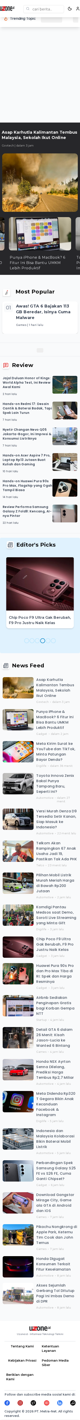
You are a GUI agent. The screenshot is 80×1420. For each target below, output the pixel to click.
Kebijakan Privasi (22, 1360)
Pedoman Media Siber (55, 1363)
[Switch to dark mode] (70, 8)
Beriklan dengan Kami (20, 1377)
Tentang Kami (22, 1346)
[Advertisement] (40, 76)
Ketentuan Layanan (50, 1348)
